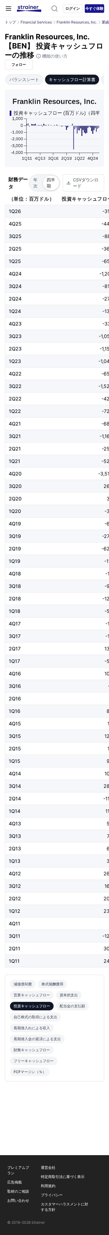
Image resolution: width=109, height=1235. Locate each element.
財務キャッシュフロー (32, 1050)
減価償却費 (23, 984)
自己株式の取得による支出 (35, 1017)
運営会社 (48, 1167)
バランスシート (24, 79)
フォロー (19, 64)
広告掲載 (14, 1182)
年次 (35, 182)
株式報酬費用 (52, 984)
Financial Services (36, 22)
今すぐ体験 (94, 8)
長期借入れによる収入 (32, 1028)
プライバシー (52, 1195)
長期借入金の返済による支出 (37, 1039)
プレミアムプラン (18, 1170)
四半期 (51, 182)
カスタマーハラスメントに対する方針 (64, 1207)
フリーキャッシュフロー (34, 1061)
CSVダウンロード (85, 182)
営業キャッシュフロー (32, 995)
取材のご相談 (18, 1191)
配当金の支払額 (72, 1006)
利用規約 (48, 1185)
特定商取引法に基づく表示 (62, 1176)
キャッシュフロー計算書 (72, 79)
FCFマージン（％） (30, 1072)
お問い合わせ (18, 1200)
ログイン (72, 8)
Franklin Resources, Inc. (77, 22)
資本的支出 (69, 995)
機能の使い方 (54, 56)
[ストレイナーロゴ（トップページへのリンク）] (29, 8)
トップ (10, 22)
